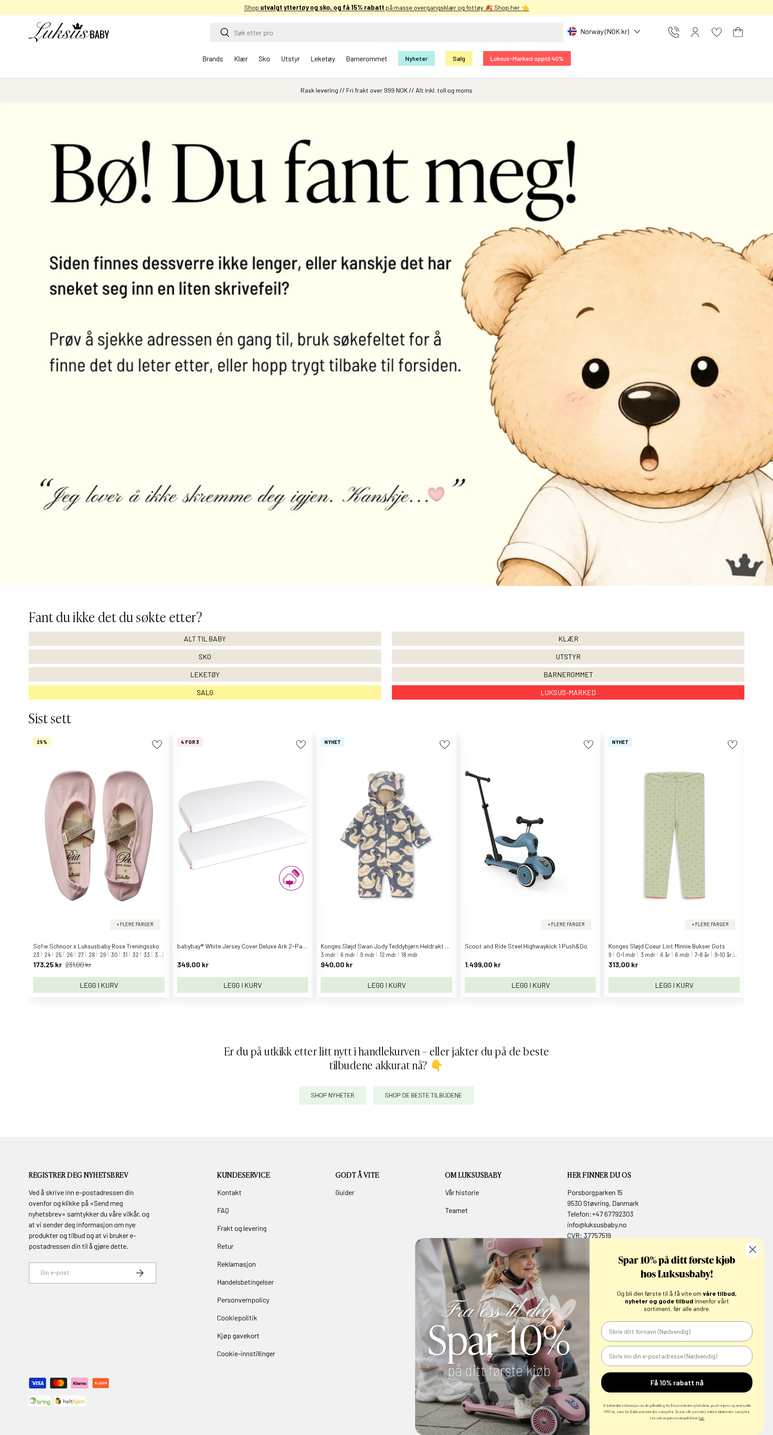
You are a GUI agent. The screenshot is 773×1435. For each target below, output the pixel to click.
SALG (205, 692)
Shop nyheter (332, 1095)
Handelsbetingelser (245, 1281)
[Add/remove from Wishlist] (156, 744)
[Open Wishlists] (716, 32)
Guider (345, 1192)
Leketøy (322, 58)
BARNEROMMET (568, 674)
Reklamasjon (236, 1264)
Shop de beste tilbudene (423, 1095)
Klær (241, 58)
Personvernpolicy (243, 1299)
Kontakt (229, 1192)
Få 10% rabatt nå (677, 1382)
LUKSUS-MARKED (568, 692)
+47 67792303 (612, 1213)
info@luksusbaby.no (597, 1224)
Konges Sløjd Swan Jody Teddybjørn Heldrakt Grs (387, 946)
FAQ (223, 1210)
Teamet (456, 1210)
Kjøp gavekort (238, 1335)
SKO (205, 656)
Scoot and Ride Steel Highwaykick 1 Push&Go (526, 946)
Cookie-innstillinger (246, 1353)
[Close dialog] (752, 1249)
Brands (212, 58)
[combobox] (386, 32)
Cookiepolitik (237, 1317)
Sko (264, 58)
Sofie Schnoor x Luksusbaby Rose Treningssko (96, 946)
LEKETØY (205, 674)
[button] (738, 32)
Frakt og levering (242, 1228)
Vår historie (462, 1192)
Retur (225, 1246)
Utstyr (290, 58)
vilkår (131, 1213)
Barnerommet (366, 58)
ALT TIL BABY (205, 638)
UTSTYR (568, 656)
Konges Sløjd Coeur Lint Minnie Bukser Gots (666, 946)
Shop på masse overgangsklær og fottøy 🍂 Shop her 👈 (386, 7)
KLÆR (568, 638)
